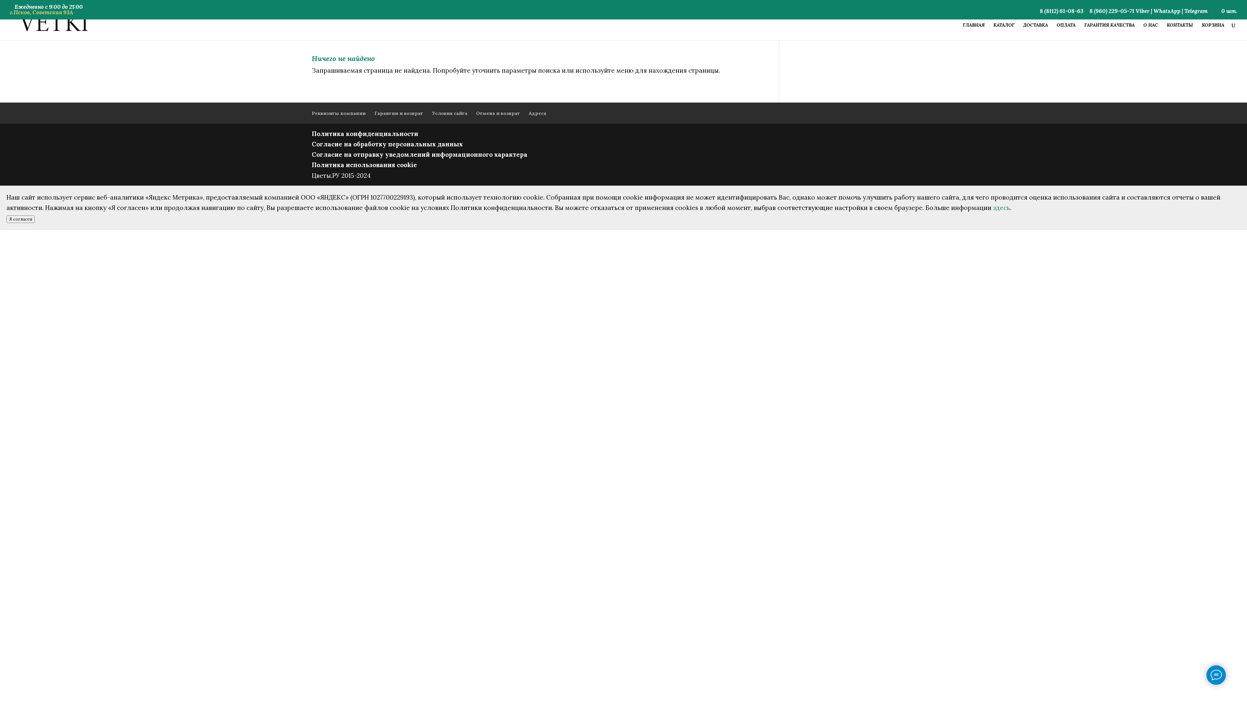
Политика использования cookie (364, 165)
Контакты (1180, 25)
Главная (974, 25)
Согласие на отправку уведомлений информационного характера (419, 154)
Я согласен (20, 219)
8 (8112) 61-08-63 (1061, 11)
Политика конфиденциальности (365, 134)
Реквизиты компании (339, 113)
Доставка (1035, 25)
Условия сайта (449, 113)
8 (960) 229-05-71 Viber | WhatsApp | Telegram (1149, 11)
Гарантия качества (1109, 25)
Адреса (537, 113)
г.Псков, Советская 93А (41, 12)
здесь (1001, 208)
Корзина (1213, 25)
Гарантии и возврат (398, 113)
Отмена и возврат (498, 113)
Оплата (1066, 25)
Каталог (1003, 25)
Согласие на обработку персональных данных (387, 144)
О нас (1150, 25)
